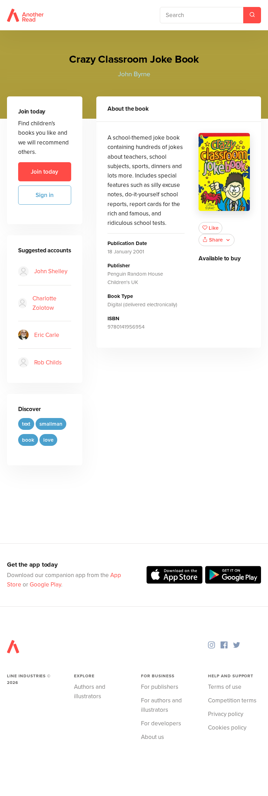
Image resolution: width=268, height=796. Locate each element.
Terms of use (224, 687)
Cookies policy (227, 727)
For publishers (159, 687)
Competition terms (232, 700)
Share (216, 240)
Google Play (45, 584)
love (48, 440)
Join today (44, 171)
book (28, 440)
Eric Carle (46, 335)
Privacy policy (225, 714)
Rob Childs (48, 362)
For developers (161, 723)
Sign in (45, 195)
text (26, 424)
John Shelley (50, 271)
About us (152, 737)
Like (213, 228)
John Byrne (134, 74)
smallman (50, 424)
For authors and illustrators (161, 705)
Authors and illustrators (89, 691)
